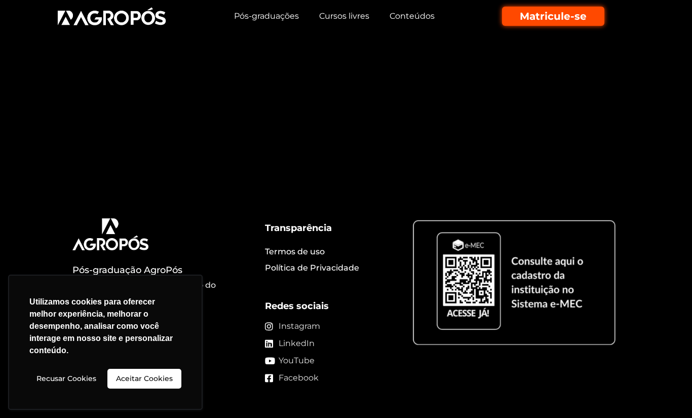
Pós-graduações (266, 16)
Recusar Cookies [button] (66, 378)
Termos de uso (295, 251)
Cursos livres (344, 16)
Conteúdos (412, 16)
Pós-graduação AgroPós (127, 270)
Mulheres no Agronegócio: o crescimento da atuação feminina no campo (326, 87)
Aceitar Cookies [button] (144, 378)
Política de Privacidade (312, 268)
